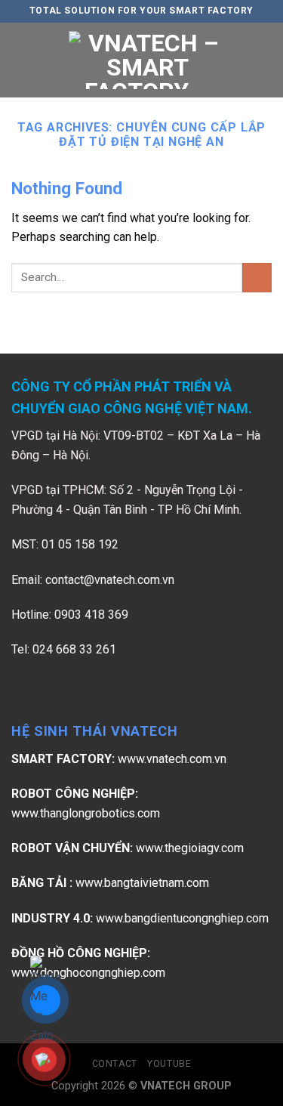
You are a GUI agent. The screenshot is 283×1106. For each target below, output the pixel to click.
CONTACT (114, 1063)
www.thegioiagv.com (190, 848)
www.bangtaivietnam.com (142, 883)
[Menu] (20, 60)
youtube (169, 1063)
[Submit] (257, 277)
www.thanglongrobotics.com (85, 813)
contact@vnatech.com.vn (109, 580)
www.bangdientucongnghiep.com (182, 918)
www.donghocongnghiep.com (88, 972)
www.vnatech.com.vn (172, 759)
